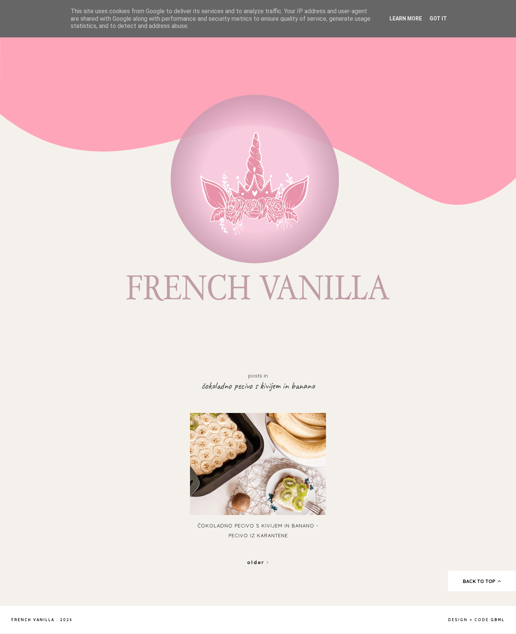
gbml (498, 619)
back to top (480, 581)
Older (257, 562)
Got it (438, 18)
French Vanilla (32, 619)
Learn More (405, 18)
